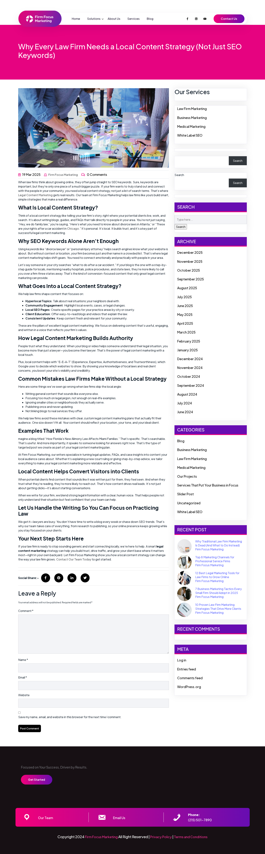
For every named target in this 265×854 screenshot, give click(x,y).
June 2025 (185, 306)
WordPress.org (189, 687)
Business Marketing (192, 118)
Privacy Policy (161, 837)
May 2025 (185, 314)
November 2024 (190, 368)
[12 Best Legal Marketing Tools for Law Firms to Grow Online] (184, 578)
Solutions (93, 19)
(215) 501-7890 (200, 820)
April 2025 (185, 323)
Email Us (119, 818)
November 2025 (189, 261)
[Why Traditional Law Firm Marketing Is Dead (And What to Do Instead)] (184, 546)
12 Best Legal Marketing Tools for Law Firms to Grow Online (217, 575)
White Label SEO (189, 135)
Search (237, 161)
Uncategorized (188, 503)
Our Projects (187, 476)
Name (23, 660)
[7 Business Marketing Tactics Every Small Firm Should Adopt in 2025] (184, 593)
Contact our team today (73, 559)
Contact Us (229, 19)
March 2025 (186, 332)
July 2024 (184, 403)
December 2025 (190, 252)
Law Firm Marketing (192, 109)
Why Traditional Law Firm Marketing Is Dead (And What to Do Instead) (218, 543)
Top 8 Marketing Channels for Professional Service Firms (214, 559)
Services (133, 19)
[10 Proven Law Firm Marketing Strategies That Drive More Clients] (184, 609)
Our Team (45, 818)
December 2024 (190, 359)
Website (24, 695)
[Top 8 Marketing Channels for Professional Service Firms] (184, 562)
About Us (114, 19)
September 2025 (190, 279)
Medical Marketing (191, 126)
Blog (150, 19)
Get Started (36, 779)
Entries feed (186, 669)
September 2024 (190, 385)
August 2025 (187, 288)
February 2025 (188, 341)
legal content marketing (35, 195)
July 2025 (184, 297)
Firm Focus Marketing (63, 175)
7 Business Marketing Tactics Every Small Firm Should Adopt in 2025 (218, 591)
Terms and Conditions (190, 837)
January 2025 (187, 350)
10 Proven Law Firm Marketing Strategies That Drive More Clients (218, 606)
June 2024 (185, 412)
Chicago (73, 228)
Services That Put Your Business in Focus (207, 485)
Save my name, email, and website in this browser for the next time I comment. (70, 717)
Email (22, 677)
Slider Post (185, 494)
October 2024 (188, 376)
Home (76, 19)
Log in (181, 660)
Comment (25, 611)
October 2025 (188, 270)
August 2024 (187, 394)
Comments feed (190, 678)
